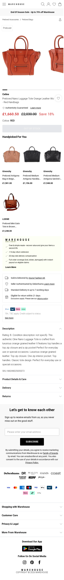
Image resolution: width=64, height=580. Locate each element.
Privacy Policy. (32, 462)
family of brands (50, 453)
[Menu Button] (4, 4)
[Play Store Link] (32, 549)
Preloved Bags (27, 19)
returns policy (42, 299)
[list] (32, 56)
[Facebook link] (39, 562)
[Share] (60, 19)
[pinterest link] (32, 562)
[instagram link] (24, 562)
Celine (5, 94)
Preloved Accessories (10, 19)
